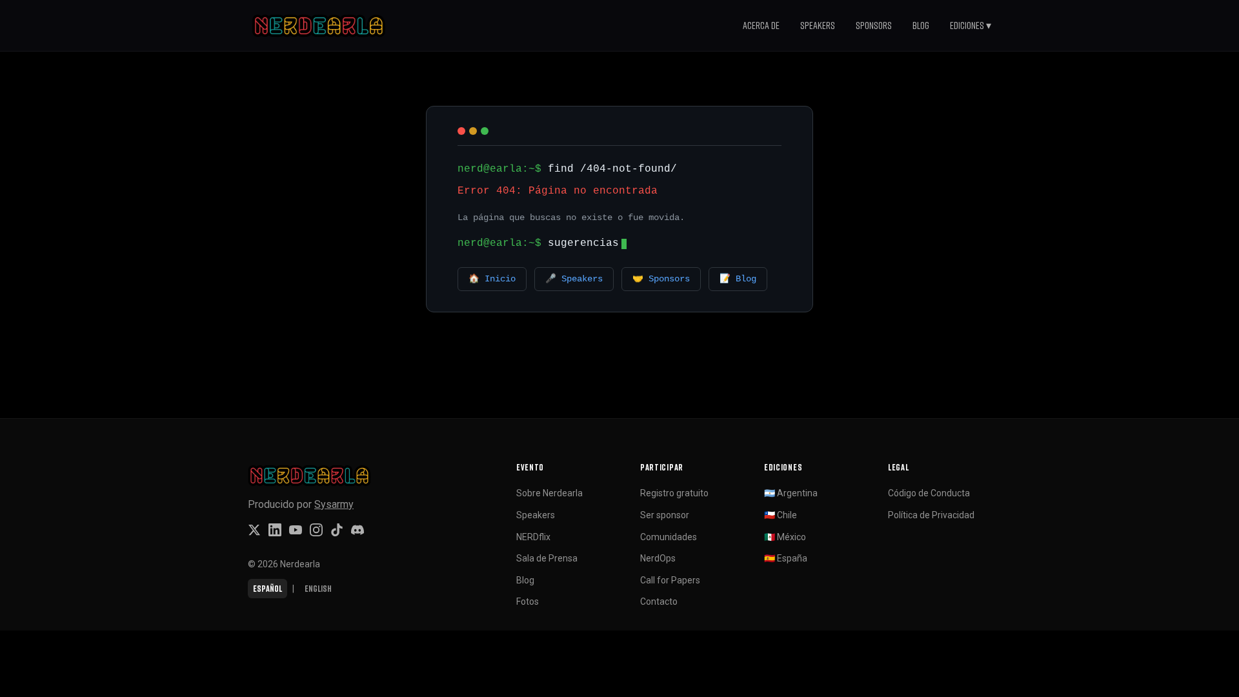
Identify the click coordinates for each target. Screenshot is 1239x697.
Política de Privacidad (931, 515)
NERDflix (533, 537)
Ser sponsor (664, 515)
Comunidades (668, 537)
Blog (920, 25)
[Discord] (357, 529)
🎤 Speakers (574, 279)
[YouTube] (295, 529)
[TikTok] (336, 529)
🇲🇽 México (785, 537)
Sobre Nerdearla (549, 493)
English (318, 588)
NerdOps (658, 558)
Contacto (659, 601)
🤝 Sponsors (661, 279)
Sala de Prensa (547, 558)
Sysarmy (334, 504)
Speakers (817, 25)
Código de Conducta (929, 493)
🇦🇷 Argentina (791, 493)
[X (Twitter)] (254, 529)
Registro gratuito (674, 493)
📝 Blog (738, 279)
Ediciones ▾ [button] (970, 25)
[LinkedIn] (274, 529)
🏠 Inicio (492, 279)
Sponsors (874, 25)
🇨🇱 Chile (780, 515)
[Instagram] (316, 529)
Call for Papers (670, 580)
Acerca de (761, 25)
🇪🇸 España (785, 558)
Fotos (527, 601)
